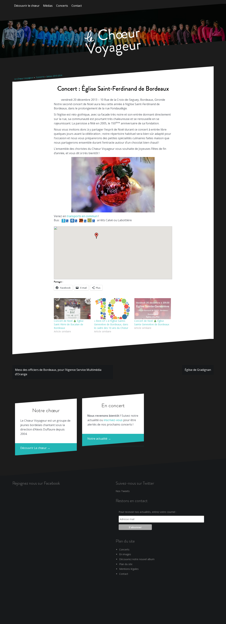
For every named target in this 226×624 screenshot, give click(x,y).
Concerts (62, 6)
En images (125, 554)
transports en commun (82, 216)
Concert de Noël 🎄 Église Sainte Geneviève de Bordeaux (151, 322)
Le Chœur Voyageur (23, 78)
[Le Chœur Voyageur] (113, 43)
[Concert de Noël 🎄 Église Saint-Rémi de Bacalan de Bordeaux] (72, 308)
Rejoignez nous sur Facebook (36, 483)
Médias (48, 6)
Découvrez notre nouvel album (136, 559)
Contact (77, 6)
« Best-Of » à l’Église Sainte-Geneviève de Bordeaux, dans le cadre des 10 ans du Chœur (111, 324)
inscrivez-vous (113, 420)
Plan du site (125, 564)
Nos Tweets (123, 491)
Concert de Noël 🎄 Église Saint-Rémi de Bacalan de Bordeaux (69, 324)
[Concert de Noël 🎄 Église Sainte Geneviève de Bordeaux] (152, 308)
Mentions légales (129, 569)
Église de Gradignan (198, 370)
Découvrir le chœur (27, 6)
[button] (96, 236)
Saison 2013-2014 (54, 76)
